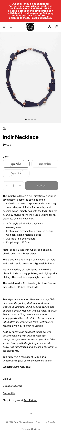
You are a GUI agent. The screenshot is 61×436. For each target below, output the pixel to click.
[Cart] (57, 27)
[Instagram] (30, 414)
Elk (4, 128)
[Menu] (4, 27)
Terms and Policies (31, 429)
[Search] (11, 27)
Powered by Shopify (45, 422)
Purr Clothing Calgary (24, 422)
